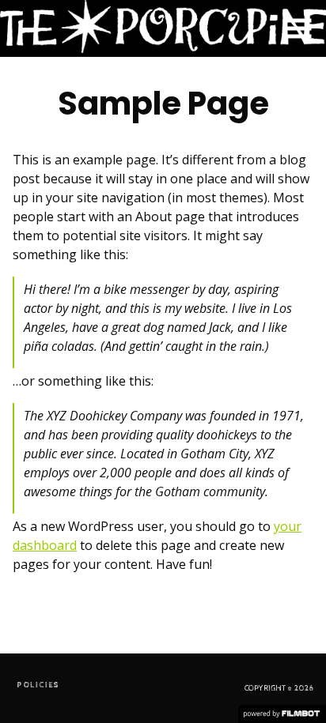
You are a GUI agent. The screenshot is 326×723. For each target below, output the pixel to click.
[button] (297, 28)
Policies (38, 685)
